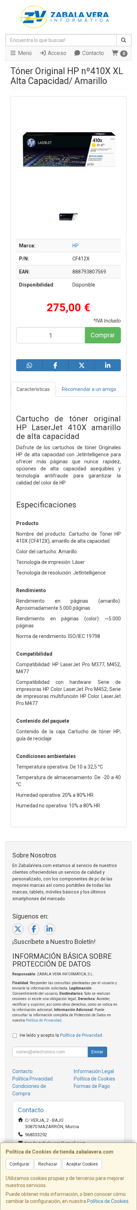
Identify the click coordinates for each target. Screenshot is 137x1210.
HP (75, 245)
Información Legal (94, 1071)
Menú (24, 53)
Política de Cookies (108, 1201)
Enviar (97, 1051)
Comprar (103, 335)
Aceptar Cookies (82, 1164)
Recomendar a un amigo (89, 389)
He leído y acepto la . (61, 1035)
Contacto (92, 53)
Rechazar (47, 1164)
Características (33, 389)
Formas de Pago (92, 1086)
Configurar (19, 1164)
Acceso (56, 53)
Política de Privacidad (43, 1020)
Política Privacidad (32, 1079)
